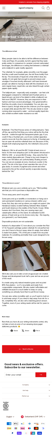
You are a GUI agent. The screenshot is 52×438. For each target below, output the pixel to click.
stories (4, 32)
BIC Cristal (29, 150)
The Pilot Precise (17, 130)
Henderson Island (9, 206)
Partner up (25, 396)
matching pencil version (38, 301)
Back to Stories (27, 349)
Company (25, 385)
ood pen (34, 274)
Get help (25, 390)
